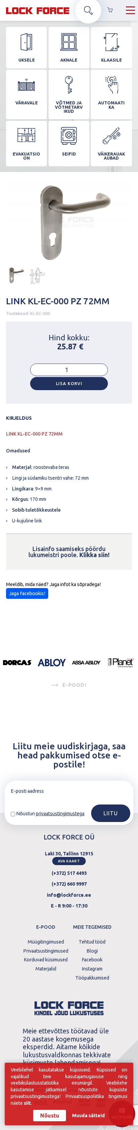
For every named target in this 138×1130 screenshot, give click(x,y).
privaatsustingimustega (60, 813)
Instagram (92, 968)
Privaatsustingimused (45, 951)
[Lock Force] (37, 10)
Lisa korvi (69, 383)
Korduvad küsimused (46, 959)
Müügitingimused (46, 941)
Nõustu (49, 1115)
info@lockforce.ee (69, 895)
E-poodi (74, 685)
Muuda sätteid (88, 1115)
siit (27, 1103)
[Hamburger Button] (130, 10)
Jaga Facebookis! (27, 593)
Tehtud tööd (92, 941)
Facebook (92, 959)
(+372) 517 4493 (69, 873)
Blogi (92, 951)
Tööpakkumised (92, 977)
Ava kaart (69, 861)
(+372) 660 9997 (69, 884)
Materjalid (46, 968)
